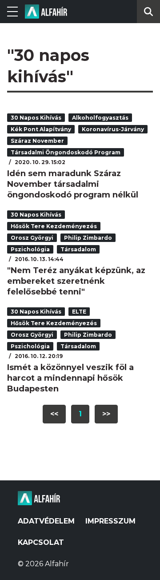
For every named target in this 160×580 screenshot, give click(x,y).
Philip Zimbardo (88, 237)
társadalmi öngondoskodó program (65, 152)
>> (106, 414)
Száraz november (37, 140)
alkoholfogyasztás (100, 117)
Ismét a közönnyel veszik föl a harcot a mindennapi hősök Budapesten (70, 378)
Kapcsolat (41, 542)
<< (54, 414)
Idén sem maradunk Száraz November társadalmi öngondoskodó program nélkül (72, 184)
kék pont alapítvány (41, 129)
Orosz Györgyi (32, 237)
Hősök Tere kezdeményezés (54, 226)
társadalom (78, 249)
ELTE (79, 311)
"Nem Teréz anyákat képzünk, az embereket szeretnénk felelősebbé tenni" (76, 281)
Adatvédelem (46, 521)
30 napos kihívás (36, 117)
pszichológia (30, 249)
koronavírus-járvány (113, 129)
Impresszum (110, 521)
